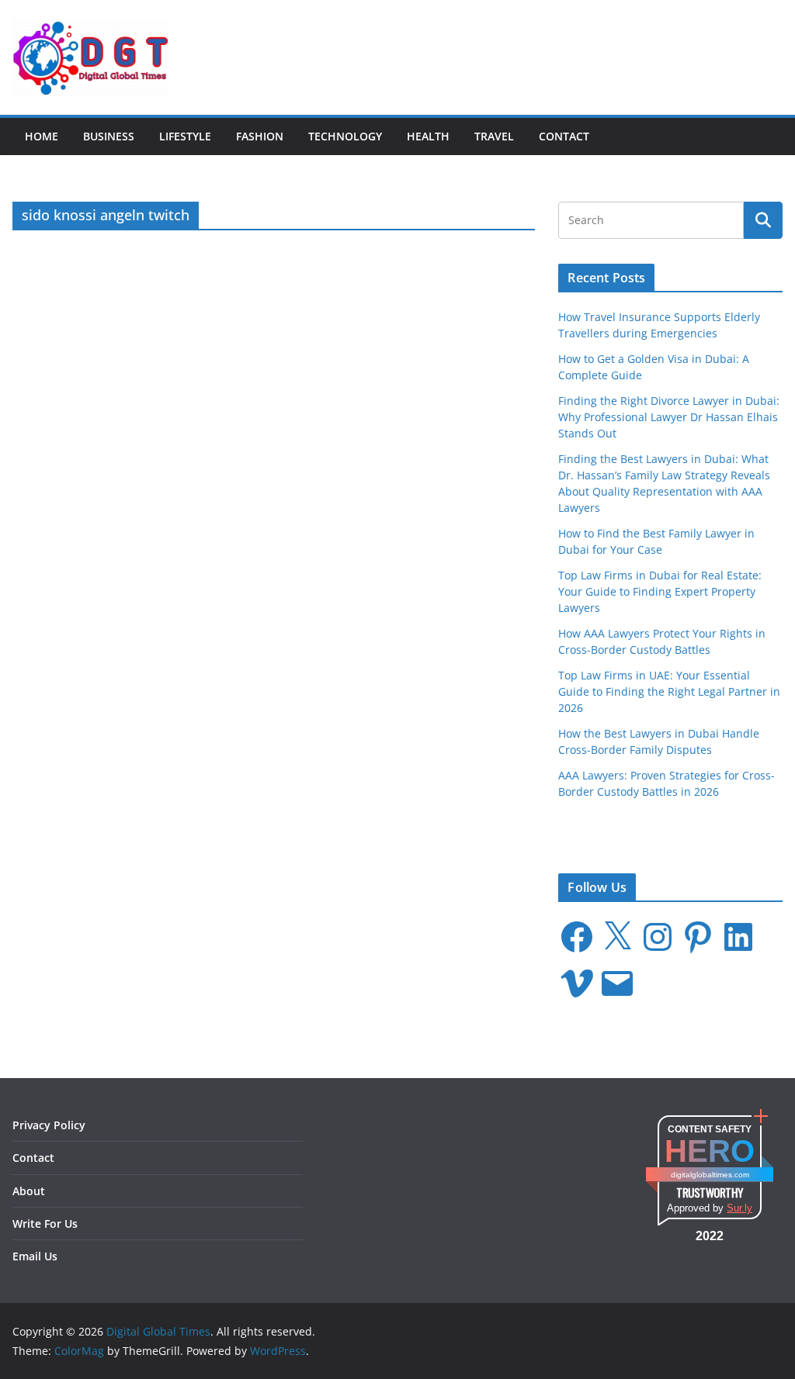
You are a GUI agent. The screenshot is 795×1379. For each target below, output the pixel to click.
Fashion (259, 136)
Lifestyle (185, 136)
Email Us (34, 1256)
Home (41, 136)
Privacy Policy (48, 1125)
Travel (494, 136)
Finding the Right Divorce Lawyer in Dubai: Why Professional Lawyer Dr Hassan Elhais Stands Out (668, 417)
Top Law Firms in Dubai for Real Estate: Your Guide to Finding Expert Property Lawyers (660, 591)
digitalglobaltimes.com (710, 1174)
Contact (564, 136)
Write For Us (45, 1223)
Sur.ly (739, 1208)
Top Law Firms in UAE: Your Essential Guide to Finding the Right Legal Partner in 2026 (669, 691)
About (28, 1191)
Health (428, 136)
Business (108, 136)
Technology (345, 136)
